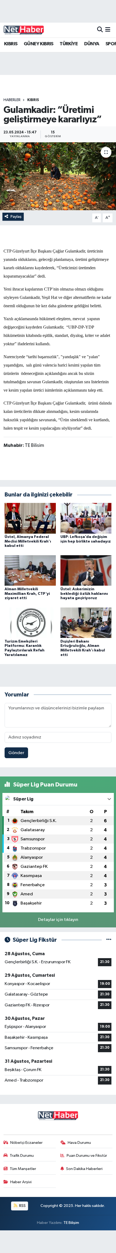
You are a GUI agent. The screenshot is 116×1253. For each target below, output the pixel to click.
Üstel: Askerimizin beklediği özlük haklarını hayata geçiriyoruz (84, 593)
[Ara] (100, 29)
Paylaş (16, 217)
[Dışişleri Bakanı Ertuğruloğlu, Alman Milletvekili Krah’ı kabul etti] (86, 622)
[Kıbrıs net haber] (24, 30)
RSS (22, 1206)
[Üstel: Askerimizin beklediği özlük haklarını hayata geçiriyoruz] (86, 570)
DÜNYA (91, 44)
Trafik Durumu (22, 1156)
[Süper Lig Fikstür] (108, 940)
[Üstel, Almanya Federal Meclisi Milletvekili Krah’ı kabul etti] (30, 518)
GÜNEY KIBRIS (38, 44)
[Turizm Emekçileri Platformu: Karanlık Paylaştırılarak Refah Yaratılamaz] (30, 622)
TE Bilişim (71, 1223)
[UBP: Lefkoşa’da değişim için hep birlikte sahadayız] (86, 518)
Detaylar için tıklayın (58, 919)
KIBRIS (10, 44)
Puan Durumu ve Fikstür (87, 1156)
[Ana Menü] (107, 29)
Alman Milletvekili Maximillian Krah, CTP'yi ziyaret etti (27, 593)
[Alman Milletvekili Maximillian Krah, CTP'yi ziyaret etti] (30, 570)
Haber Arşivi (21, 1182)
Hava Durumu (79, 1143)
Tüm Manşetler (23, 1169)
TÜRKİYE (69, 44)
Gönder (16, 753)
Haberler (12, 100)
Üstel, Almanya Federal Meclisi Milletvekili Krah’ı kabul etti (28, 541)
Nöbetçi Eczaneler (26, 1143)
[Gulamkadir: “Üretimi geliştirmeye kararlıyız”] (58, 176)
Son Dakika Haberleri (84, 1169)
